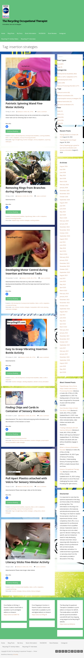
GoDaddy (15, 654)
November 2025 (65, 194)
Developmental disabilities (32, 135)
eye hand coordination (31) (65, 104)
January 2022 (64, 333)
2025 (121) (60, 114)
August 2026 (64, 166)
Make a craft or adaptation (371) (67, 77)
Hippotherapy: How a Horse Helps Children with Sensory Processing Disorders (68, 388)
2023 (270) (60, 120)
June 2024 (63, 245)
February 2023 (64, 293)
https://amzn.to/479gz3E (39, 615)
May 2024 (63, 248)
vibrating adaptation (27, 381)
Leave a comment (42, 111)
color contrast (15, 307)
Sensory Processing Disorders (28, 137)
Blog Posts (11, 33)
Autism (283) (61, 83)
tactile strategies (20, 442)
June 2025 (63, 209)
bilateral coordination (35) (65, 95)
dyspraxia (27, 507)
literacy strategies (35, 591)
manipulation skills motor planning (39, 307)
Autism (13, 135)
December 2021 (64, 336)
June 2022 (63, 318)
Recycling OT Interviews (28, 39)
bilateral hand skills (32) (64, 101)
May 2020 (63, 369)
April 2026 (63, 178)
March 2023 (63, 290)
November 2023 (65, 266)
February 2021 (64, 351)
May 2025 (63, 212)
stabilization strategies (11, 309)
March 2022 (63, 327)
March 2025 (63, 218)
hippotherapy (28, 216)
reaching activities (34, 220)
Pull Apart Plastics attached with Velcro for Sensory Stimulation (26, 480)
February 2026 (64, 184)
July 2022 (62, 315)
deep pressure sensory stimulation (21, 440)
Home (3, 33)
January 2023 (64, 296)
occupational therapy (11, 305)
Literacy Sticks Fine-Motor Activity (27, 562)
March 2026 (63, 181)
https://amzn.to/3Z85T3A (11, 615)
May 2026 (63, 175)
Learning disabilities (45, 135)
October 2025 (64, 197)
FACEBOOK (42, 33)
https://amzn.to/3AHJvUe (67, 624)
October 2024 (64, 233)
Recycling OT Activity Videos (9, 39)
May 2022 (63, 321)
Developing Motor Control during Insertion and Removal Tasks (26, 271)
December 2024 (64, 227)
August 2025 (64, 203)
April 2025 (63, 215)
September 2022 (65, 309)
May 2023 (63, 284)
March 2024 (63, 254)
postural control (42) (63, 92)
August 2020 (64, 363)
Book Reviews (52, 33)
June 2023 (63, 281)
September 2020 (65, 360)
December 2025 (64, 190)
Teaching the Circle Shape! (68, 140)
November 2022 (65, 303)
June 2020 (63, 366)
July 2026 (62, 169)
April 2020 (63, 372)
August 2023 (64, 275)
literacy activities (26, 591)
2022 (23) (60, 123)
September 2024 (65, 236)
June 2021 (63, 348)
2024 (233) (60, 117)
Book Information (30, 33)
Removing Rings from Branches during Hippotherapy (25, 189)
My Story (19, 33)
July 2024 (62, 242)
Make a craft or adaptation (12, 137)
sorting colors (37, 511)
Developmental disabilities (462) (67, 74)
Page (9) (59, 67)
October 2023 (64, 269)
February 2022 (64, 330)
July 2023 (62, 278)
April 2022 (63, 324)
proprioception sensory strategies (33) (69, 98)
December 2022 (64, 299)
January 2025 (64, 224)
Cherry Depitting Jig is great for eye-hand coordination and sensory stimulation (69, 147)
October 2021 (64, 342)
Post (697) (60, 64)
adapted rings (15, 220)
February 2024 (64, 257)
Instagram (62, 33)
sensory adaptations (39, 139)
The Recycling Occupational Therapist (24, 21)
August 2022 (64, 312)
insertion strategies (28, 139)
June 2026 (63, 172)
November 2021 (65, 339)
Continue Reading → (13, 131)
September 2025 (65, 200)
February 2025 (64, 221)
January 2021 (64, 354)
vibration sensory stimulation (41, 381)
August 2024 (64, 239)
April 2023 (63, 287)
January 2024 (64, 260)
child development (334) (64, 80)
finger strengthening (17, 139)
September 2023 (65, 272)
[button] (7, 126)
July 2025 (62, 206)
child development (20, 135)
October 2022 (64, 306)
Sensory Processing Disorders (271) (68, 86)
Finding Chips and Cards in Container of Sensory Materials (25, 409)
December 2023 (64, 263)
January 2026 (64, 188)
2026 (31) (60, 111)
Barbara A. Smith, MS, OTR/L (25, 111)
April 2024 (63, 251)
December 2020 (64, 357)
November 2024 (65, 230)
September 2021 (65, 345)
